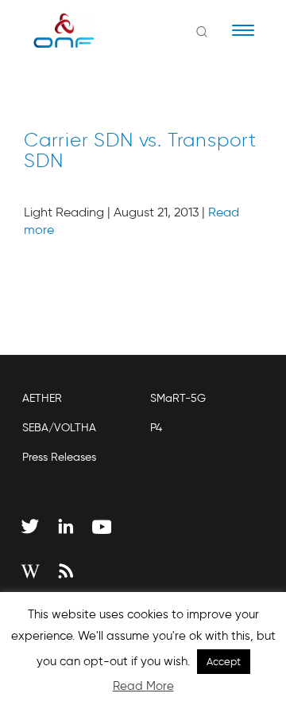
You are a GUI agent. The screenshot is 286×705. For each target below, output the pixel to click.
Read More (143, 686)
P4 (156, 427)
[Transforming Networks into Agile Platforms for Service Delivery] (53, 30)
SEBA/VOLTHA (59, 427)
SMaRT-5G (178, 398)
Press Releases (59, 457)
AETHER (42, 398)
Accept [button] (224, 662)
